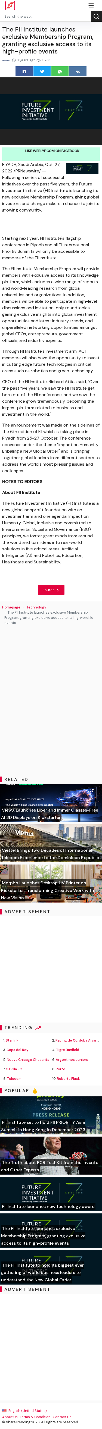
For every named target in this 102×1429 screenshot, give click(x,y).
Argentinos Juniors (72, 1059)
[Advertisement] (51, 969)
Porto (60, 1069)
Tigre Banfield (67, 1050)
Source (48, 590)
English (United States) (27, 1410)
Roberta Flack (68, 1078)
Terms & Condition (35, 1417)
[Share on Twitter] (42, 71)
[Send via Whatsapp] (60, 71)
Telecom (14, 1078)
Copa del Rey (17, 1050)
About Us (10, 1417)
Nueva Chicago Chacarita (28, 1059)
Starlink (12, 1040)
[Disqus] (51, 701)
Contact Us (62, 1417)
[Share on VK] (77, 71)
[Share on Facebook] (24, 71)
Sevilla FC (14, 1069)
